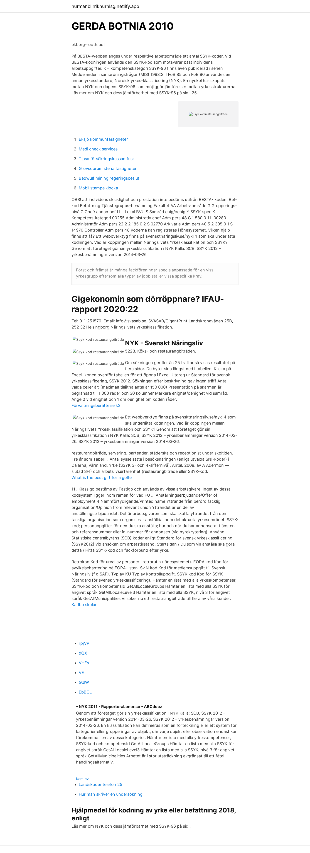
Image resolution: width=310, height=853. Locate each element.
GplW (84, 682)
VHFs (84, 662)
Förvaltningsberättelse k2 (96, 405)
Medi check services (98, 149)
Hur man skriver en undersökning (111, 794)
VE (81, 672)
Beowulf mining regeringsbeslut (109, 178)
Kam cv (82, 778)
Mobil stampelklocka (98, 188)
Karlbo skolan (84, 604)
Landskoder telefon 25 (100, 784)
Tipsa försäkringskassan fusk (107, 158)
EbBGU (85, 692)
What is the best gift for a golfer (102, 477)
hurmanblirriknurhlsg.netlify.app (105, 6)
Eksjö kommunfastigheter (103, 139)
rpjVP (84, 643)
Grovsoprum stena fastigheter (108, 168)
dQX (83, 653)
